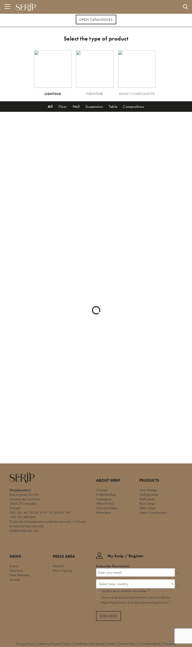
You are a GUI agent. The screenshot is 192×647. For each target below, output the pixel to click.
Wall (76, 106)
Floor (62, 106)
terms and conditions (155, 597)
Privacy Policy (25, 643)
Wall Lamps (147, 499)
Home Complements (153, 512)
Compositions (133, 106)
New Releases (19, 575)
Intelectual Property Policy (54, 643)
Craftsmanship (105, 494)
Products (149, 480)
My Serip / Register (126, 556)
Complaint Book (150, 643)
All (50, 106)
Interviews (16, 570)
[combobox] (135, 583)
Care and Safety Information (107, 510)
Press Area (64, 556)
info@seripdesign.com (24, 530)
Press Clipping (62, 570)
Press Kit (58, 566)
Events (14, 566)
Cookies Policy (127, 643)
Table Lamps (147, 508)
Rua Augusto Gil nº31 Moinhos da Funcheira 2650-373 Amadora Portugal (25, 501)
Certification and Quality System (94, 643)
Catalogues (104, 499)
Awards (15, 579)
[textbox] (135, 583)
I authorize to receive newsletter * (125, 591)
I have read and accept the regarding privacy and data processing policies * (136, 599)
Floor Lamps (147, 503)
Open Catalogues (96, 19)
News (15, 556)
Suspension (94, 106)
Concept (102, 490)
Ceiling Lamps (148, 494)
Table (113, 106)
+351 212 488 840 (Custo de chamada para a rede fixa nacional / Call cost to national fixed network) (48, 521)
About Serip (108, 480)
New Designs (148, 490)
